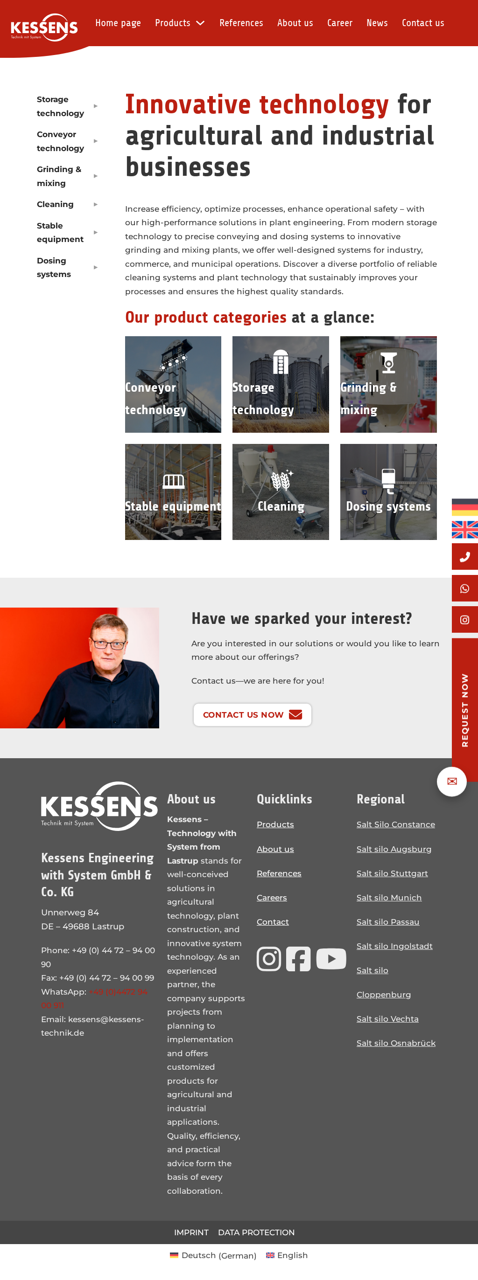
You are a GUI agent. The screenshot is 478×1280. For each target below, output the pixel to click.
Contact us (423, 22)
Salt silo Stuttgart (392, 873)
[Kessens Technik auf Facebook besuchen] (298, 959)
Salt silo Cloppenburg (384, 982)
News (377, 22)
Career (339, 22)
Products (172, 22)
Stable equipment (60, 232)
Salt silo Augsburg (394, 849)
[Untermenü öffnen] (96, 104)
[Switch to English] (465, 527)
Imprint (191, 1232)
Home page (118, 22)
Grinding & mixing (59, 175)
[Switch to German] (465, 507)
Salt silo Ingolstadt (395, 946)
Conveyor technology (60, 140)
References (241, 22)
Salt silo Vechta (388, 1019)
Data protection (256, 1232)
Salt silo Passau (388, 922)
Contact (273, 922)
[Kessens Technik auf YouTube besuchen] (331, 959)
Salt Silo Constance (396, 824)
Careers (272, 897)
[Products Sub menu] (200, 23)
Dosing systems (54, 267)
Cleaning (55, 204)
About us (295, 22)
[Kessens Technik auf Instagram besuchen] (269, 959)
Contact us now (243, 715)
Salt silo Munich (389, 897)
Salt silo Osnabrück (396, 1043)
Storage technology (60, 106)
